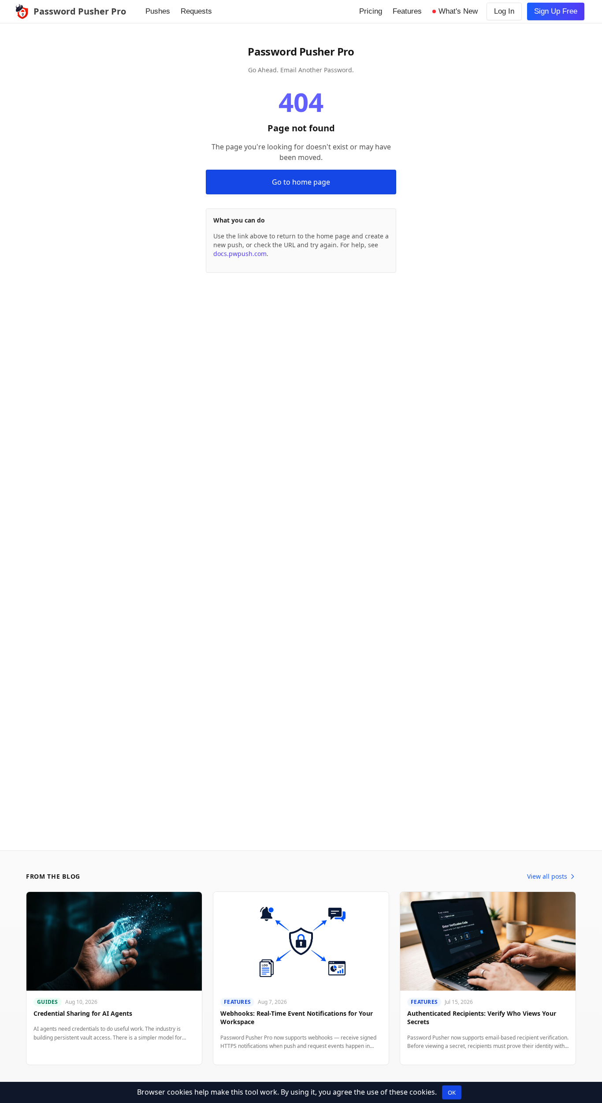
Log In (504, 11)
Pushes (157, 11)
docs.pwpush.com (240, 253)
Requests (196, 11)
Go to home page (301, 182)
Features (407, 11)
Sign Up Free (555, 11)
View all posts (547, 876)
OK (452, 1092)
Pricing (370, 11)
